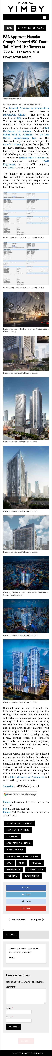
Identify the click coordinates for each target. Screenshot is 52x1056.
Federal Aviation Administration (29, 108)
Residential (12, 876)
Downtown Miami (15, 849)
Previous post (18, 919)
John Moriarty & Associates (27, 776)
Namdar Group (12, 144)
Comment (10, 986)
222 (19, 118)
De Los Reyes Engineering (18, 843)
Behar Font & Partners (17, 134)
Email (9, 1017)
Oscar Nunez (11, 104)
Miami (21, 863)
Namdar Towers (35, 869)
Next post (36, 919)
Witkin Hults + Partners (33, 157)
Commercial (12, 836)
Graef (9, 863)
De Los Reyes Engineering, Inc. (26, 136)
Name (9, 1008)
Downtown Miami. (14, 114)
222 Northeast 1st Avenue (26, 129)
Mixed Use (36, 863)
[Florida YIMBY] (26, 7)
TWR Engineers (32, 876)
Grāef (11, 167)
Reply (28, 952)
